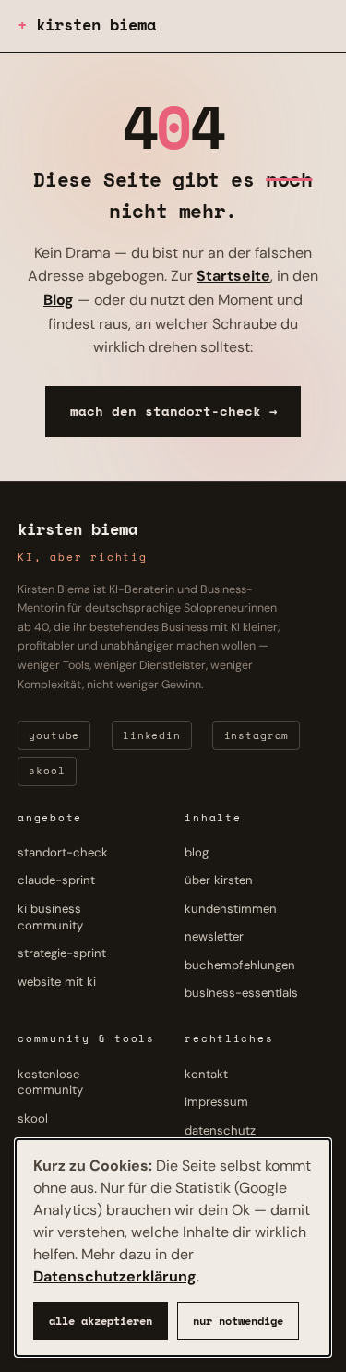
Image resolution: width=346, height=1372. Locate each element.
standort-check (63, 852)
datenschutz (220, 1130)
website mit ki (57, 982)
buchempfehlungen (240, 965)
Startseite (233, 275)
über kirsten (219, 881)
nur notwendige (238, 1321)
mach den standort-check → (173, 411)
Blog (58, 300)
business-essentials (241, 994)
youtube (54, 735)
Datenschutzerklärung (115, 1276)
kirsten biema (96, 24)
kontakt (206, 1074)
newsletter (214, 937)
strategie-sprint (62, 954)
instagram (257, 735)
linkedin (152, 735)
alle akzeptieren (100, 1321)
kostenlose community (50, 1082)
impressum (216, 1102)
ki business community (50, 917)
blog (197, 852)
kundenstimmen (231, 909)
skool (47, 771)
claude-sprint (56, 881)
